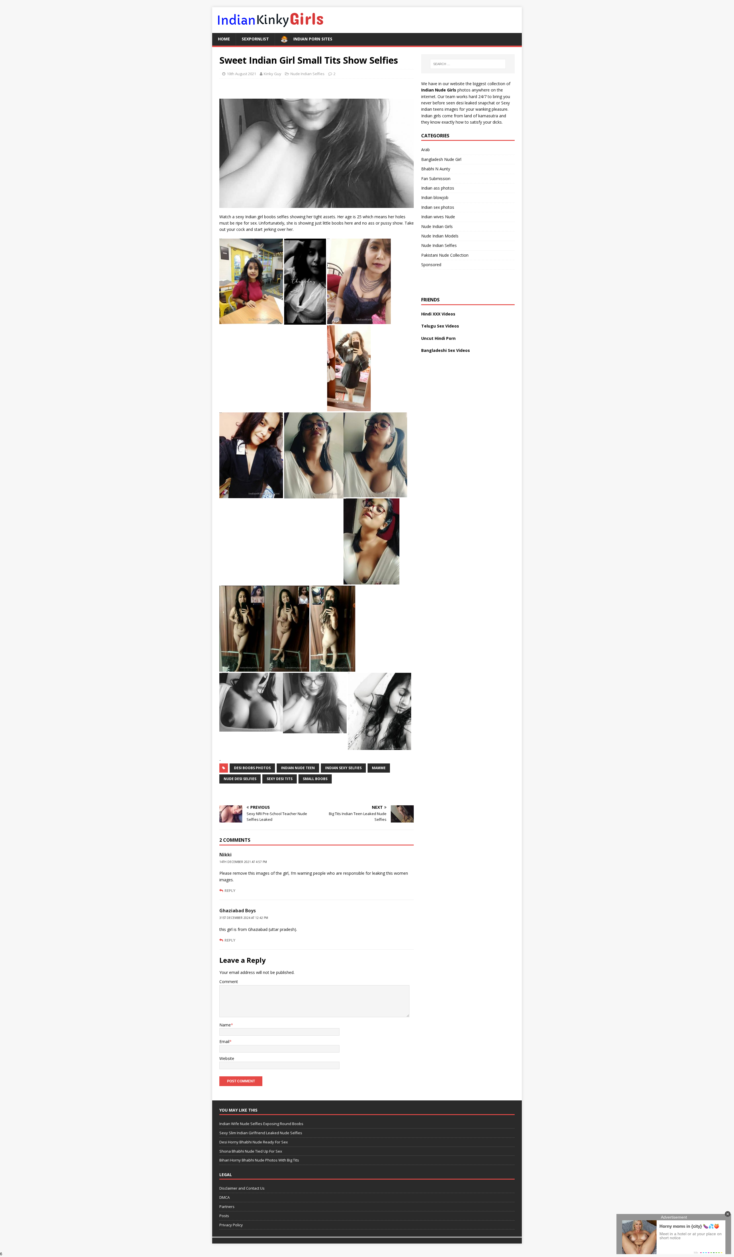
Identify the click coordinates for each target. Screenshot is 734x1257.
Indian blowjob (434, 197)
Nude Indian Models (439, 236)
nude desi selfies (240, 778)
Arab (425, 149)
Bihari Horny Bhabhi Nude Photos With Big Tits (259, 1160)
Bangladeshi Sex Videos (445, 350)
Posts (224, 1215)
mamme (379, 767)
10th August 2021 (241, 73)
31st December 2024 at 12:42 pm (243, 918)
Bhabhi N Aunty (435, 169)
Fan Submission (435, 178)
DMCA (224, 1197)
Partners (227, 1206)
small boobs (315, 778)
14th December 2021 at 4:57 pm (243, 862)
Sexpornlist (255, 39)
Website (226, 1058)
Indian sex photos (437, 207)
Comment (228, 981)
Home (224, 39)
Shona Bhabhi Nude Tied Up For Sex (250, 1151)
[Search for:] (468, 64)
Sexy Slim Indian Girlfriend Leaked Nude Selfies (260, 1132)
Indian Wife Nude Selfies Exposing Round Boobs (261, 1123)
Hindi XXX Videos (438, 314)
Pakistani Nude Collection (444, 255)
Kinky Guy (272, 73)
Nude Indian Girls (437, 226)
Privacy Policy (231, 1224)
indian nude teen (298, 767)
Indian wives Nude (438, 216)
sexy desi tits (279, 778)
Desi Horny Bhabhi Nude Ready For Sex (253, 1142)
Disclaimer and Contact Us (242, 1188)
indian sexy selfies (343, 767)
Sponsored (431, 264)
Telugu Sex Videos (440, 326)
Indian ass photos (437, 188)
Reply (230, 890)
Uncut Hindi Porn (438, 338)
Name (225, 1025)
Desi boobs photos (252, 767)
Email (224, 1041)
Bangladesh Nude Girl (441, 159)
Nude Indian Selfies (307, 73)
